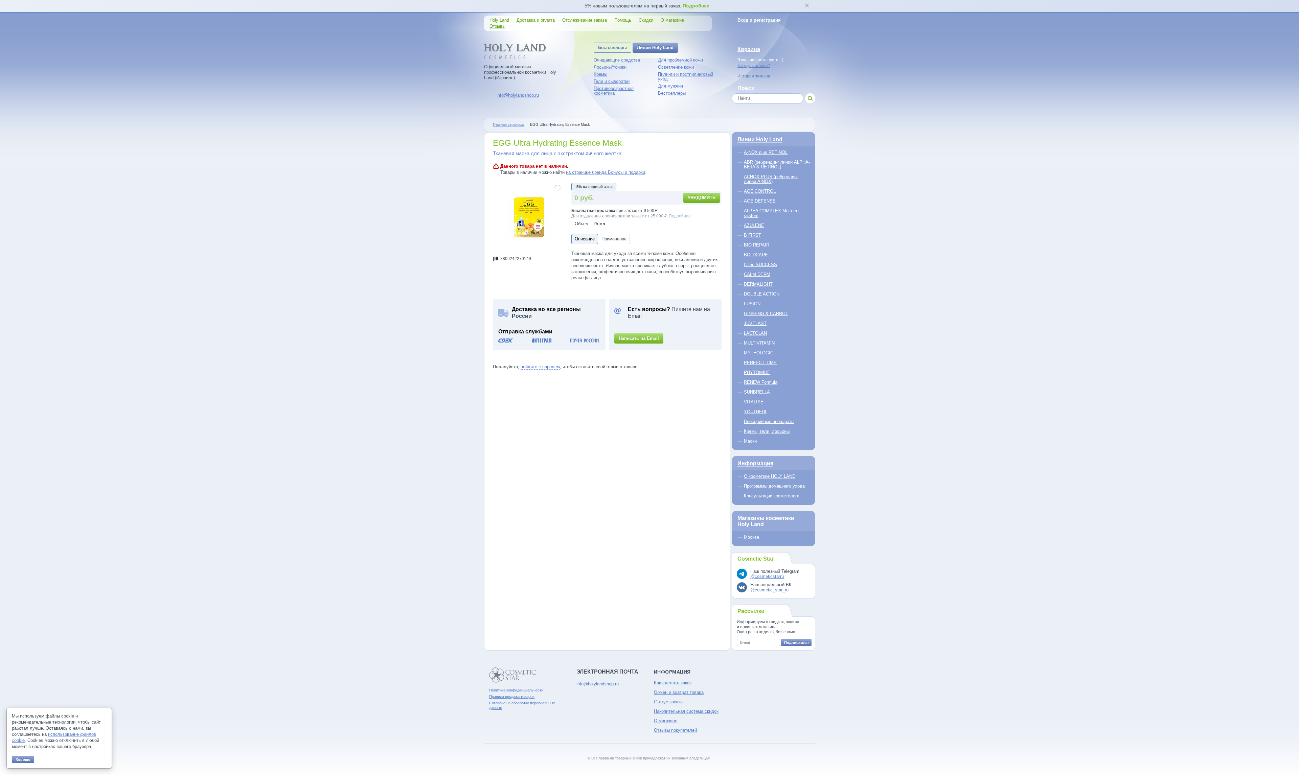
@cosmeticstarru (767, 576)
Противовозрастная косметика (614, 91)
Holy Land (499, 20)
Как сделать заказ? (753, 66)
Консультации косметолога (771, 495)
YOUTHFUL (755, 411)
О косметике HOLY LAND (769, 476)
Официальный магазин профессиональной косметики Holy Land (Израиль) (520, 72)
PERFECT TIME (760, 362)
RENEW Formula (760, 382)
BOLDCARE (756, 254)
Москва (751, 537)
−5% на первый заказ (593, 187)
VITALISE (754, 401)
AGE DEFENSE (760, 201)
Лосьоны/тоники (610, 67)
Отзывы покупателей (675, 730)
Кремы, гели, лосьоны (767, 431)
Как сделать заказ (672, 682)
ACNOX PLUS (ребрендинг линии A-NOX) (771, 179)
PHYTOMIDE (757, 372)
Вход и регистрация (759, 20)
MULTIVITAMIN (759, 343)
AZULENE (754, 225)
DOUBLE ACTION (761, 294)
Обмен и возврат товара (679, 692)
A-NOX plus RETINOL (766, 152)
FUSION (752, 303)
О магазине (672, 20)
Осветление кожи (676, 67)
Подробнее (696, 5)
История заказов (753, 76)
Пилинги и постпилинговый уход (685, 76)
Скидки (646, 20)
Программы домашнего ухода (774, 486)
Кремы (600, 74)
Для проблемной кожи (680, 60)
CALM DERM (757, 274)
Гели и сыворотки (612, 81)
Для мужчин (670, 86)
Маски (750, 441)
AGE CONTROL (760, 191)
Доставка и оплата (536, 20)
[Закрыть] (807, 6)
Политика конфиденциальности (516, 690)
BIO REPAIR (756, 245)
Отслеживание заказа (584, 20)
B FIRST (752, 235)
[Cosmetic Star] (512, 675)
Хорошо (23, 759)
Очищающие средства (617, 60)
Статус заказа (668, 701)
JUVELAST (755, 323)
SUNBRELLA (757, 392)
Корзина (748, 49)
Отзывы (497, 26)
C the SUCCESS (760, 264)
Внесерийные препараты (769, 421)
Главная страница (508, 124)
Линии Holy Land (655, 47)
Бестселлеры (612, 47)
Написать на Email (639, 338)
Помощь (622, 20)
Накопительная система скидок (686, 711)
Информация (755, 463)
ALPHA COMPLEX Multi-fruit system (772, 213)
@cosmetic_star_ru (769, 589)
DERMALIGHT (758, 284)
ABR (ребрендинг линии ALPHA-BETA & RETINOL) (777, 164)
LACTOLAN (755, 333)
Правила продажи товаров (511, 697)
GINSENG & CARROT (766, 313)
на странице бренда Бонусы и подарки (605, 172)
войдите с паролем (540, 366)
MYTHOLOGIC (758, 352)
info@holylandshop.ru (518, 95)
